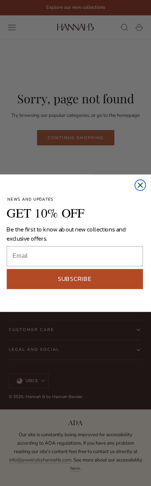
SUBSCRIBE (75, 278)
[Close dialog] (140, 184)
